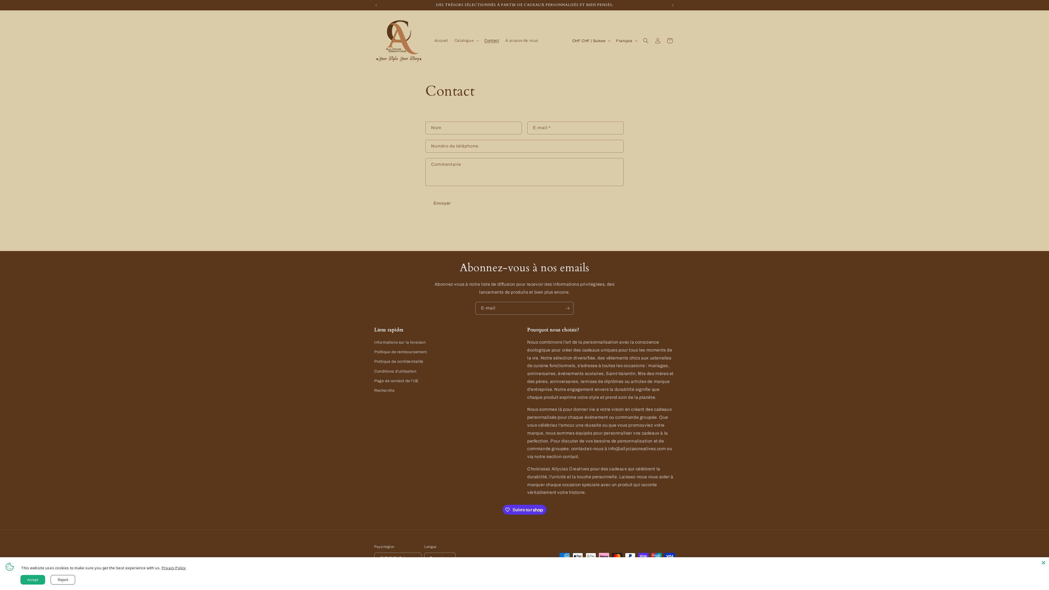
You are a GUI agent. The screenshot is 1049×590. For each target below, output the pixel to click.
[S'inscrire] (567, 308)
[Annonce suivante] (673, 5)
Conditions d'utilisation (395, 371)
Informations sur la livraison (400, 342)
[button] (466, 40)
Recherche (384, 390)
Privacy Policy (174, 567)
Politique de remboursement (400, 352)
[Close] (1043, 562)
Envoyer (442, 203)
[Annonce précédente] (376, 5)
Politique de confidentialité (398, 361)
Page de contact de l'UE (396, 381)
